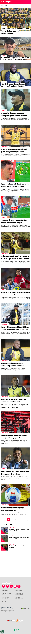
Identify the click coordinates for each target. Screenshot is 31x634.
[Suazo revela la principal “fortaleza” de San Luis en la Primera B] (15, 48)
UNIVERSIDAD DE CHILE (19, 593)
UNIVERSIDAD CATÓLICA (20, 594)
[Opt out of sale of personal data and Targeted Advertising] (2, 631)
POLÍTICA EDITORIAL (5, 597)
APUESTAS (17, 600)
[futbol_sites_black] (25, 608)
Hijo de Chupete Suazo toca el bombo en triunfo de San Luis (13, 85)
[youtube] (15, 586)
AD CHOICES (4, 601)
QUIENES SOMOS (5, 590)
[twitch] (19, 586)
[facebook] (3, 586)
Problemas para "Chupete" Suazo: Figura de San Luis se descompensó (15, 31)
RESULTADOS (18, 597)
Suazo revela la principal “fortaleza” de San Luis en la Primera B (15, 59)
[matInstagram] (7, 586)
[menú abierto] (1, 2)
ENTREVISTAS (4, 602)
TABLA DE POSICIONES (19, 598)
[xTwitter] (11, 586)
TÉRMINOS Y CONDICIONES (6, 593)
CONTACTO (4, 600)
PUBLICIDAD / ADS (5, 598)
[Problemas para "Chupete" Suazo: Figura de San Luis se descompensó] (15, 19)
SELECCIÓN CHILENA (19, 590)
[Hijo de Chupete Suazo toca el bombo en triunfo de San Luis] (15, 74)
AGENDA (3, 594)
